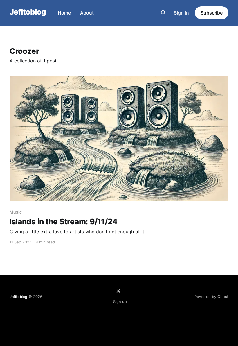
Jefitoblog (28, 12)
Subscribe (212, 13)
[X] (118, 290)
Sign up (120, 301)
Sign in (181, 13)
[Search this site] (163, 12)
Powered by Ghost (211, 296)
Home (64, 13)
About (87, 13)
